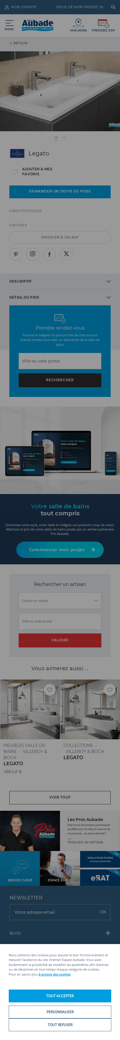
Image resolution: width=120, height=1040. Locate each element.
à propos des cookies (54, 974)
